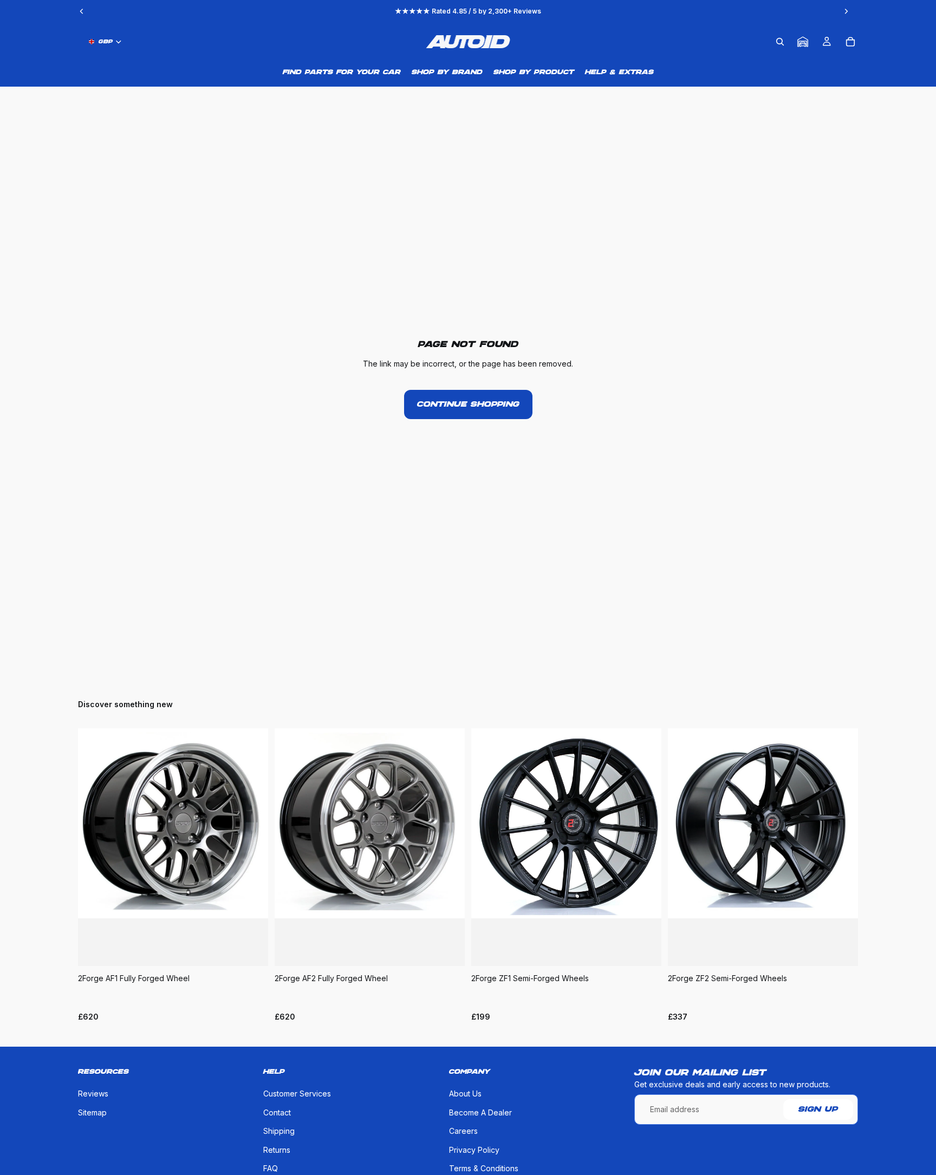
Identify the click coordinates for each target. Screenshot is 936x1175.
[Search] (780, 42)
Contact (277, 1112)
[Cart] (850, 42)
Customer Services (297, 1094)
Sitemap (92, 1112)
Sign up (818, 1109)
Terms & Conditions (483, 1168)
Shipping (279, 1130)
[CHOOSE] (251, 949)
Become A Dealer (480, 1112)
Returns (276, 1149)
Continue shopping (468, 404)
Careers (463, 1130)
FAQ (270, 1168)
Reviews (93, 1094)
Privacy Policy (474, 1149)
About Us (465, 1094)
